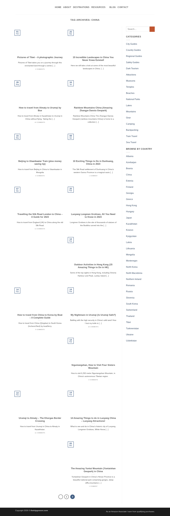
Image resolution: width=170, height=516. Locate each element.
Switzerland (131, 310)
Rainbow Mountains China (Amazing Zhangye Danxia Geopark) (93, 109)
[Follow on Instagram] (143, 7)
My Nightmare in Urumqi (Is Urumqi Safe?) (93, 315)
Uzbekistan (131, 341)
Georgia (130, 193)
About (67, 7)
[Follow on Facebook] (139, 7)
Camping (130, 124)
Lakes (129, 105)
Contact (123, 7)
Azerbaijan (131, 162)
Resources (98, 7)
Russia (129, 291)
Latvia (129, 242)
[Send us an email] (149, 7)
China (129, 175)
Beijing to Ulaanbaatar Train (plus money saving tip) (39, 162)
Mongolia (130, 254)
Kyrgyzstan (131, 236)
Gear (128, 118)
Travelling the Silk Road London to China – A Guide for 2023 (40, 215)
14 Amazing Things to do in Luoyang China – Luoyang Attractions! (93, 419)
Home (58, 7)
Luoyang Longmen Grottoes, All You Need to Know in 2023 (93, 215)
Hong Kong (131, 205)
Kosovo (129, 230)
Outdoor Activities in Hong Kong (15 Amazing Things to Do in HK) (93, 266)
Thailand (130, 316)
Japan (129, 218)
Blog (112, 7)
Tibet (128, 322)
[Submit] (152, 29)
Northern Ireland (133, 279)
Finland (129, 187)
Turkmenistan (132, 328)
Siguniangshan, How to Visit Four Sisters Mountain (93, 366)
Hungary (130, 211)
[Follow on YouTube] (153, 7)
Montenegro (131, 261)
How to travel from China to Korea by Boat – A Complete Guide (39, 316)
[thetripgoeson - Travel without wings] (33, 7)
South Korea (132, 304)
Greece (129, 199)
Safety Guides (132, 62)
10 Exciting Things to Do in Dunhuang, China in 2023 (93, 162)
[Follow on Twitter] (146, 7)
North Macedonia (134, 273)
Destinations (81, 7)
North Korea (131, 267)
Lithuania (130, 248)
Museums (130, 81)
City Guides (131, 44)
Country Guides (133, 50)
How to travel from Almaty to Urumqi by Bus (40, 109)
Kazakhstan (131, 224)
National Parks (133, 99)
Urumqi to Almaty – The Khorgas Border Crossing (40, 419)
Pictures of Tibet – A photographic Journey (40, 57)
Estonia (129, 181)
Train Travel (131, 136)
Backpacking (132, 130)
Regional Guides (134, 56)
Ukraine (129, 334)
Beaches (130, 93)
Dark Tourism (132, 68)
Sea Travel (131, 142)
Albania (129, 156)
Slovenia (130, 298)
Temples (130, 87)
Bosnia (129, 168)
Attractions (131, 75)
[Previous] (60, 497)
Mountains (131, 111)
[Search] (135, 7)
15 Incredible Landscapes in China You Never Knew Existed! (93, 59)
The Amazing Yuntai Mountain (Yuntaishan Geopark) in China (93, 470)
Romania (130, 285)
